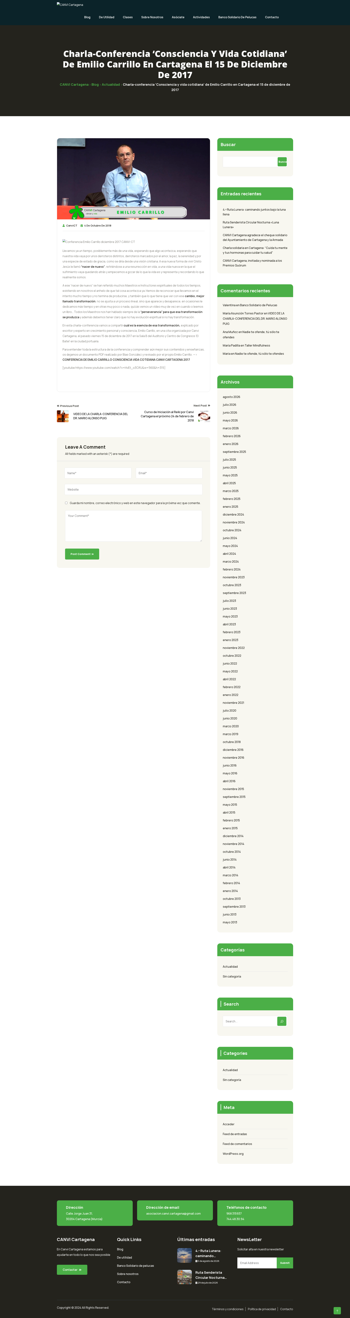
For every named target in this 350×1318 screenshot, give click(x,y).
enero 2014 (230, 891)
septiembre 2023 (234, 593)
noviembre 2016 (233, 758)
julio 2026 (229, 405)
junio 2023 (230, 609)
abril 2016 (229, 781)
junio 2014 (230, 860)
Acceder (228, 1124)
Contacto (272, 17)
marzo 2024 (231, 562)
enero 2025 (230, 507)
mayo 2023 (230, 616)
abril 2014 (229, 867)
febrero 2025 (231, 499)
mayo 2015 (230, 805)
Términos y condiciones (228, 1309)
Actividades (201, 17)
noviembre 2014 (233, 844)
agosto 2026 (231, 397)
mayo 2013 (230, 922)
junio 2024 (230, 538)
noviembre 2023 (234, 577)
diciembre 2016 (233, 750)
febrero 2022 (231, 687)
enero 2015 (230, 828)
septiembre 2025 (234, 452)
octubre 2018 (232, 742)
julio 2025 (229, 460)
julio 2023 (229, 601)
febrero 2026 (232, 436)
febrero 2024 (232, 569)
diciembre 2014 (233, 836)
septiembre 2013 (234, 907)
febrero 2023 (231, 632)
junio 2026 (230, 413)
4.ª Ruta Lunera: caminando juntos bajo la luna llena (254, 212)
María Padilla (231, 345)
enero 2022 (230, 695)
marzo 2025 (231, 491)
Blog (87, 17)
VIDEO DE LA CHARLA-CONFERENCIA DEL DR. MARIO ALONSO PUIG (255, 318)
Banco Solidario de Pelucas (237, 17)
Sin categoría (232, 976)
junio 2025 (230, 467)
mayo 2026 (230, 420)
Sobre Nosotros (152, 17)
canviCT (71, 225)
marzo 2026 (231, 428)
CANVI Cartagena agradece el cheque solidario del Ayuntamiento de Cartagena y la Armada (255, 237)
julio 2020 (229, 711)
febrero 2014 (231, 883)
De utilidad (106, 17)
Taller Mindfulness (257, 345)
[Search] (281, 1021)
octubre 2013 (232, 899)
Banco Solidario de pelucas (135, 1266)
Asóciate (178, 17)
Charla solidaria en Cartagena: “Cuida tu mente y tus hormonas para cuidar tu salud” (255, 250)
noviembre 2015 (233, 789)
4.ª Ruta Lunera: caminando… (208, 1253)
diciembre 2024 (233, 514)
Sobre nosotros (128, 1274)
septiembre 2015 (234, 797)
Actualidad (230, 967)
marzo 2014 (230, 875)
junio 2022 (230, 663)
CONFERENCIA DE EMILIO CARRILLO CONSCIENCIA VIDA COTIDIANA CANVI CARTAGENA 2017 (126, 360)
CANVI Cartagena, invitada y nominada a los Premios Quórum (252, 263)
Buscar (228, 144)
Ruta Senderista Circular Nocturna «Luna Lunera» (251, 224)
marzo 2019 (230, 734)
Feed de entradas (235, 1134)
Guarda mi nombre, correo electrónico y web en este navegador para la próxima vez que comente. (135, 503)
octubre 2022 (232, 656)
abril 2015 (229, 812)
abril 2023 (229, 624)
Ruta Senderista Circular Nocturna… (211, 1275)
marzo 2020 (231, 726)
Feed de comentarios (237, 1144)
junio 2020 (230, 718)
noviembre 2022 (234, 648)
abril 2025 (229, 483)
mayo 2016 (230, 773)
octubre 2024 (232, 530)
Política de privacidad (262, 1309)
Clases (128, 17)
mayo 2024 (230, 546)
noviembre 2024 (234, 522)
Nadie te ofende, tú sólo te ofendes (259, 354)
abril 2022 (229, 679)
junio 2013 (229, 914)
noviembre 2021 (233, 703)
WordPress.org (233, 1154)
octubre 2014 (232, 852)
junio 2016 (230, 765)
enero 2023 (230, 640)
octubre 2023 (232, 585)
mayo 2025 (230, 475)
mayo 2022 (230, 671)
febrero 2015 (231, 820)
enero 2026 (230, 444)
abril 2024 (229, 554)
